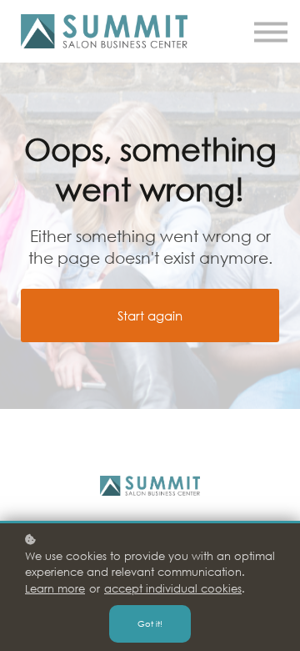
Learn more (55, 589)
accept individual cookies (173, 589)
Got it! (150, 624)
